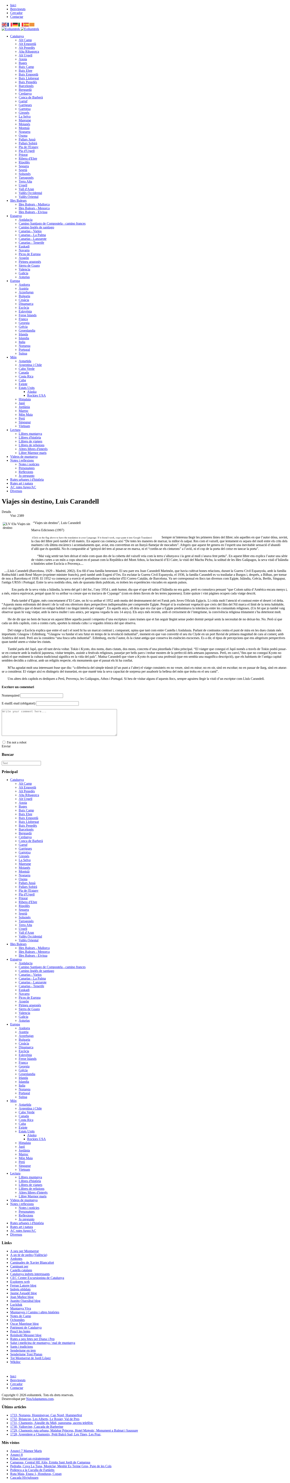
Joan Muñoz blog (22, 1297)
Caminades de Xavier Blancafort (32, 1262)
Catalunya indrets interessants (30, 1274)
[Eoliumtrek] (20, 29)
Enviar (6, 746)
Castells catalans (21, 1270)
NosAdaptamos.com (39, 1399)
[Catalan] (32, 24)
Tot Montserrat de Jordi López (30, 1358)
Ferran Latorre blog (23, 1285)
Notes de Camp (20, 1316)
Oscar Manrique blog (24, 1323)
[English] (4, 24)
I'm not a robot (16, 742)
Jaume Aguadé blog (23, 1293)
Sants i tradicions (21, 1346)
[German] (15, 24)
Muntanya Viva (20, 1308)
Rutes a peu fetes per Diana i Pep (32, 1339)
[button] (17, 36)
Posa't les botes (20, 1331)
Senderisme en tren (23, 1350)
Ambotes (16, 1258)
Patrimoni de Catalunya (26, 1327)
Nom (11, 695)
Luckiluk (16, 1304)
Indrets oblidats (20, 1289)
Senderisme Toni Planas (26, 1354)
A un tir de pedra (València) (28, 1255)
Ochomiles (17, 1320)
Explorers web (20, 1281)
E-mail (18, 703)
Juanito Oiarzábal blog (25, 1301)
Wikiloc (15, 1362)
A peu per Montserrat (24, 1251)
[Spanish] (26, 24)
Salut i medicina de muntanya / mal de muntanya (42, 1343)
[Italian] (21, 24)
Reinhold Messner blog (25, 1335)
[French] (10, 24)
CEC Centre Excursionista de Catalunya (37, 1278)
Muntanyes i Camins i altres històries (34, 1312)
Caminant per (19, 1266)
